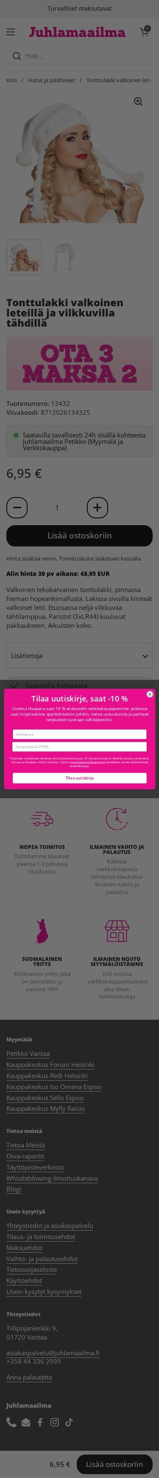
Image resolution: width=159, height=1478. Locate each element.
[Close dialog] (150, 694)
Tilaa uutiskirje (79, 778)
